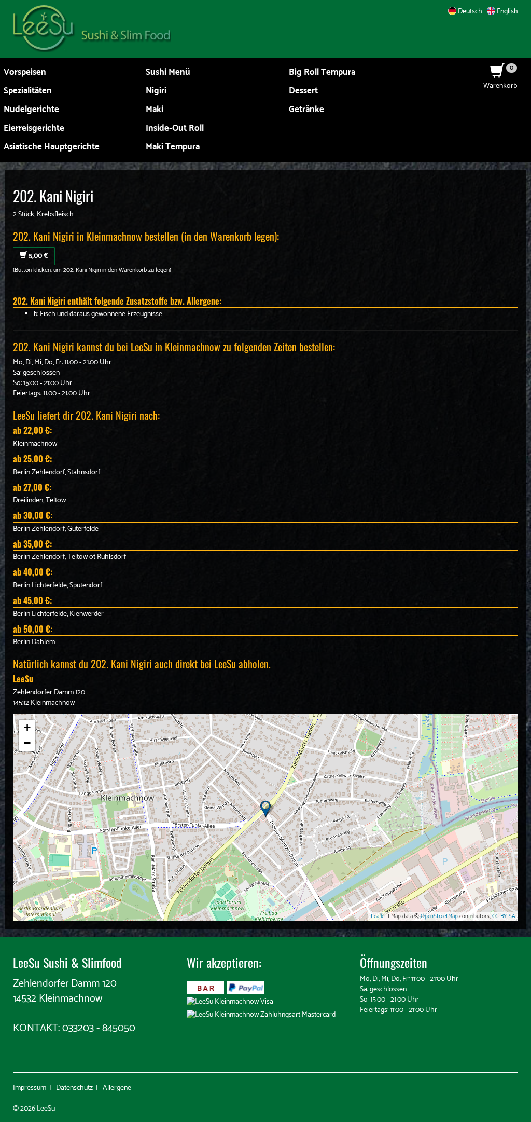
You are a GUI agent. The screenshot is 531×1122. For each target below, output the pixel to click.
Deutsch (469, 12)
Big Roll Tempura (322, 72)
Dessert (303, 91)
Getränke (306, 110)
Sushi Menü (168, 72)
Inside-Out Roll (175, 128)
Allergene (117, 1088)
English (506, 12)
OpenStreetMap (439, 916)
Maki (154, 110)
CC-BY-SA (503, 916)
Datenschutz (74, 1088)
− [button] (27, 742)
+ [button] (27, 727)
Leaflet (378, 916)
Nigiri (156, 91)
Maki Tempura (173, 147)
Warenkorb (500, 81)
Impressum (29, 1088)
